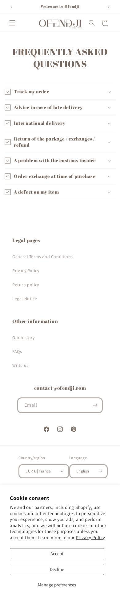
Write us (20, 365)
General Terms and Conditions (42, 256)
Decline (57, 569)
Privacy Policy (90, 537)
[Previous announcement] (11, 7)
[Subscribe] (95, 405)
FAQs (17, 351)
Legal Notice (24, 298)
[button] (12, 23)
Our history (23, 337)
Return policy (25, 284)
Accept (56, 553)
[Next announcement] (108, 7)
